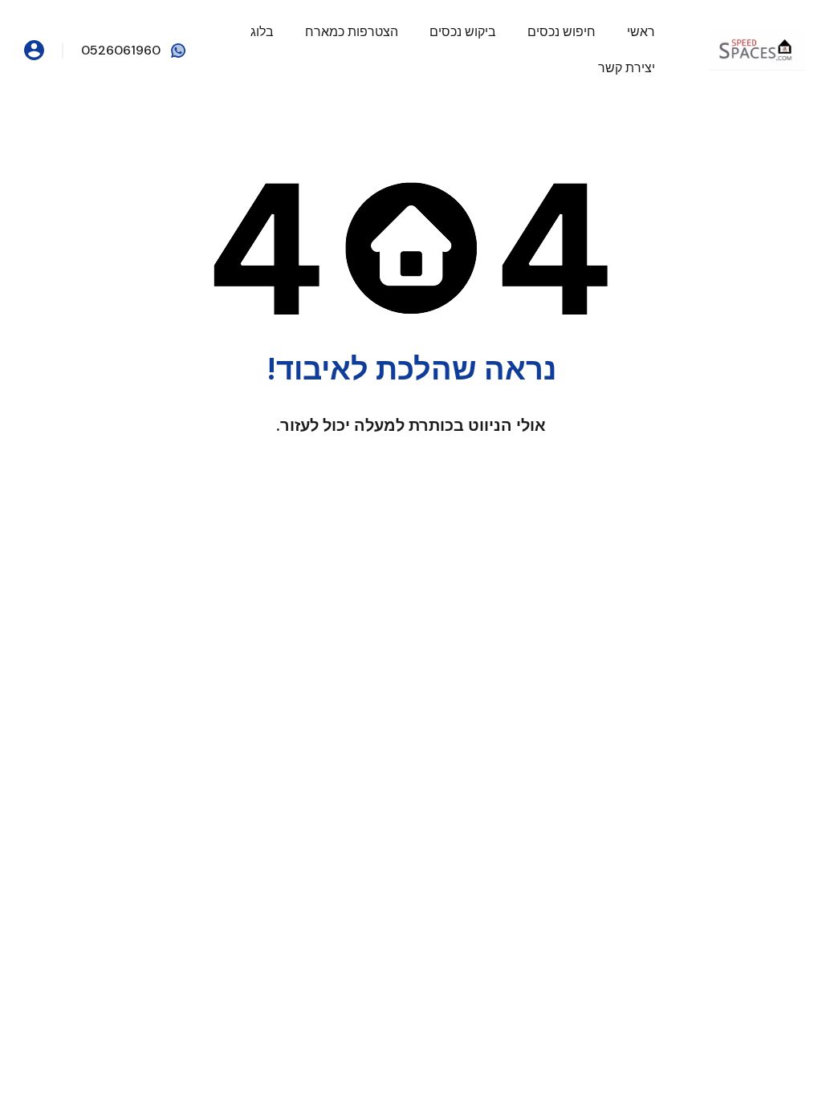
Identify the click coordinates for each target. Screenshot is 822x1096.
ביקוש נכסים (462, 31)
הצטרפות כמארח (351, 31)
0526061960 (121, 50)
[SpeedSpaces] (758, 49)
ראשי (641, 31)
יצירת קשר (626, 67)
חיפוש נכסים (561, 31)
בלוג (262, 31)
